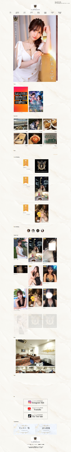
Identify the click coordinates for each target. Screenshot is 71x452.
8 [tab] (38, 82)
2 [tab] (31, 82)
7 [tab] (37, 82)
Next (58, 48)
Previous (12, 48)
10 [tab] (40, 82)
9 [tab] (39, 82)
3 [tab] (32, 82)
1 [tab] (30, 82)
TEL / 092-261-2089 (58, 1)
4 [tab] (33, 82)
